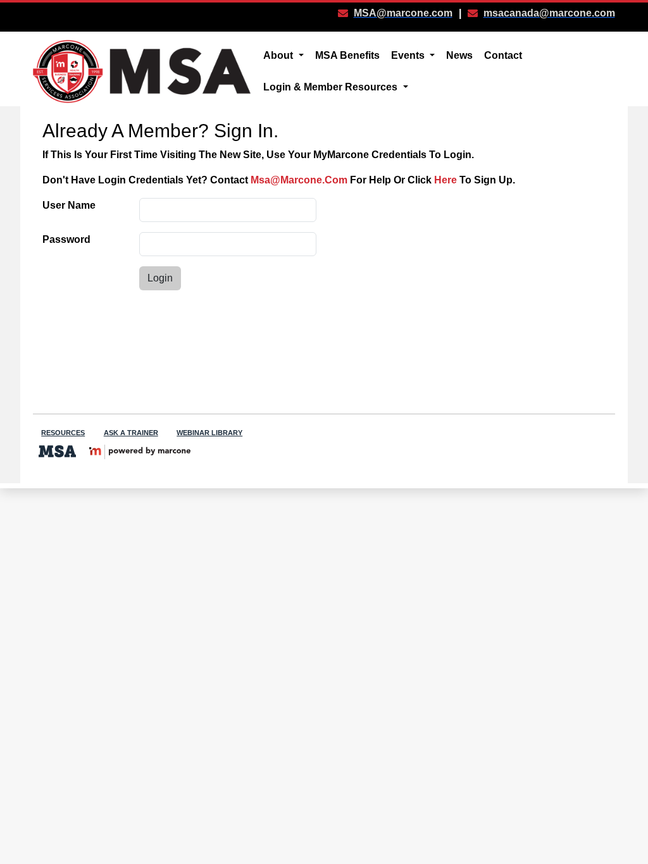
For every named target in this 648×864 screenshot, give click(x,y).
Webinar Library (209, 432)
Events (409, 55)
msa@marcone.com (299, 180)
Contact (503, 55)
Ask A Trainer (131, 432)
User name (69, 205)
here (445, 180)
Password (66, 239)
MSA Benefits (347, 55)
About (279, 55)
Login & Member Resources (331, 87)
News (459, 55)
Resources (63, 432)
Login (160, 278)
